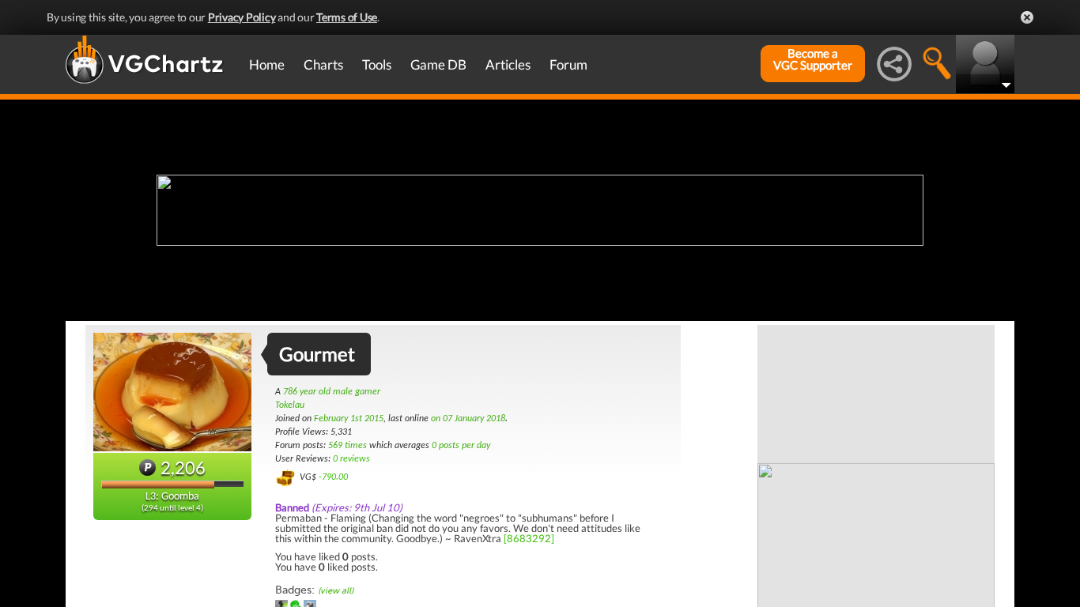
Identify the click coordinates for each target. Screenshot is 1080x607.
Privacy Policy (242, 17)
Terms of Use (346, 17)
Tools (376, 64)
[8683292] (529, 538)
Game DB (438, 64)
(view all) (335, 591)
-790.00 (333, 477)
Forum (568, 64)
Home (267, 64)
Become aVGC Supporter (812, 59)
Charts (323, 64)
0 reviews (351, 459)
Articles (508, 64)
